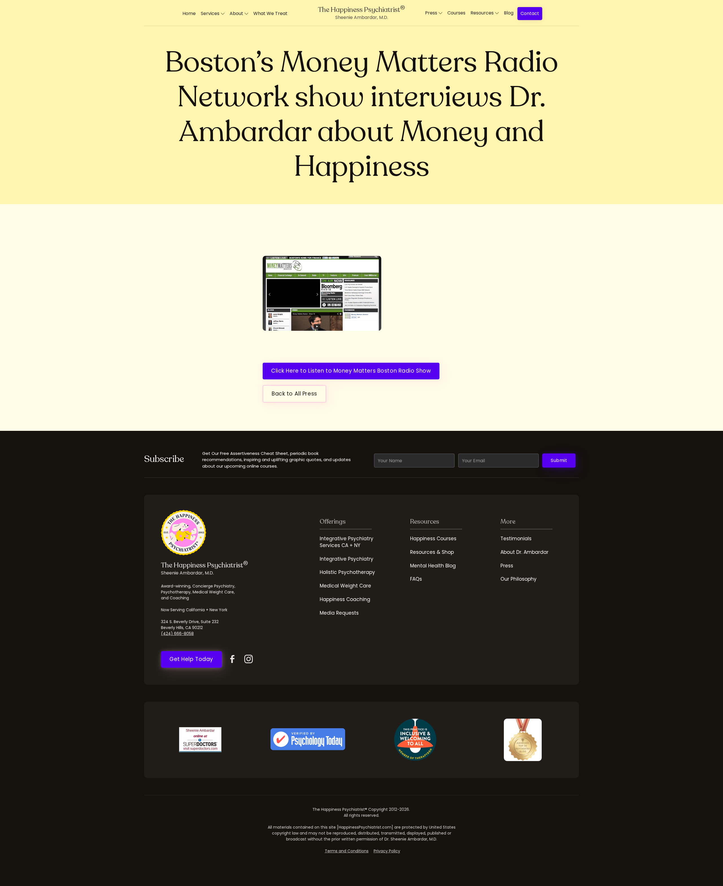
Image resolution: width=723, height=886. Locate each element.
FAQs (416, 579)
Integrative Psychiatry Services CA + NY (346, 542)
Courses (456, 13)
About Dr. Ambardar (524, 552)
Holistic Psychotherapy (347, 572)
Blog (508, 13)
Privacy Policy (387, 851)
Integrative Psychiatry (346, 559)
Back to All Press (294, 393)
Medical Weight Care (345, 585)
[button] (212, 14)
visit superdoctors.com (200, 749)
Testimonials (516, 538)
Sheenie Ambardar (200, 730)
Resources (482, 13)
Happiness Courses (433, 538)
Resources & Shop (432, 552)
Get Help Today (191, 659)
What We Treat (270, 13)
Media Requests (339, 613)
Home (189, 13)
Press (506, 565)
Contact (530, 13)
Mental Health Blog (433, 565)
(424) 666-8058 (177, 633)
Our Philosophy (518, 579)
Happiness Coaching (345, 599)
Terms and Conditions (347, 851)
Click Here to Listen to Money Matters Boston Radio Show (351, 371)
